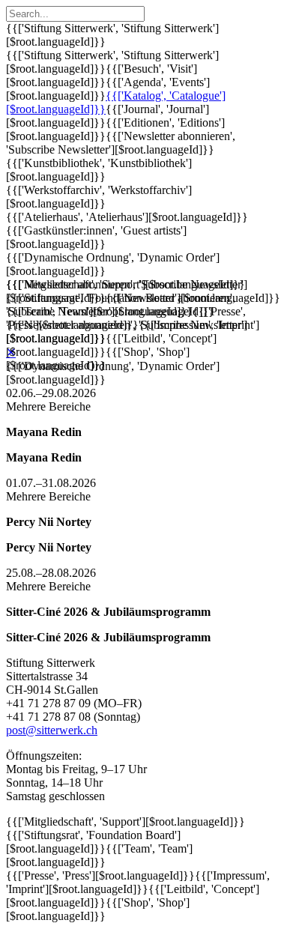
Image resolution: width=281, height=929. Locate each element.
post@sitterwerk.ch (51, 730)
